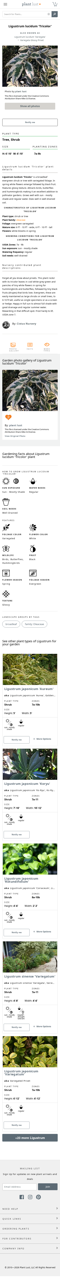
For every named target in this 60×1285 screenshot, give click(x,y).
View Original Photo (15, 436)
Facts (30, 349)
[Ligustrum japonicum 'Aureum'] (30, 694)
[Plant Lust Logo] (31, 4)
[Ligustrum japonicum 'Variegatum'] (30, 1078)
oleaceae (20, 219)
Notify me (30, 122)
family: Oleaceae (34, 624)
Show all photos (30, 106)
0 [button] (55, 3)
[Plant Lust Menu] (5, 4)
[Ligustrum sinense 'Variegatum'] (30, 982)
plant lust (15, 425)
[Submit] (55, 14)
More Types (47, 350)
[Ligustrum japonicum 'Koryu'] (30, 789)
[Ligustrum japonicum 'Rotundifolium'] (30, 886)
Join (48, 1186)
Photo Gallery (13, 350)
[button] (48, 14)
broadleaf (11, 624)
